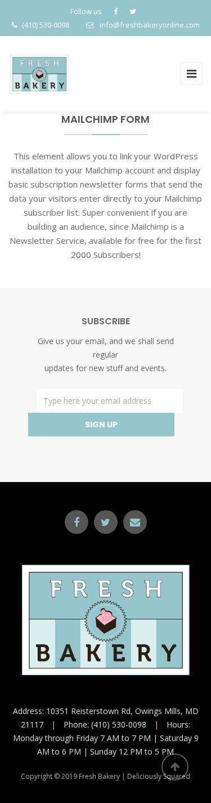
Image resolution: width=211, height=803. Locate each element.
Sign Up (101, 424)
